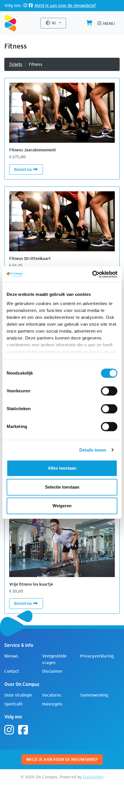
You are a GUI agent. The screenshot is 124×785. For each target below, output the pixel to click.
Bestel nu (28, 169)
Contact (11, 671)
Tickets (15, 64)
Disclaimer (52, 671)
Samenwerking (94, 695)
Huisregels (52, 703)
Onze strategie (18, 695)
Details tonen (92, 450)
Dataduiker (93, 776)
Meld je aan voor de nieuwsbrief (65, 5)
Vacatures (51, 695)
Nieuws (11, 655)
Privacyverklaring (97, 655)
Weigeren (62, 505)
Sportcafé (13, 703)
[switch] (109, 391)
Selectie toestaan (62, 487)
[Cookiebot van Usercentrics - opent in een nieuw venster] (92, 274)
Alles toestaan (62, 468)
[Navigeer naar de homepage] (10, 23)
